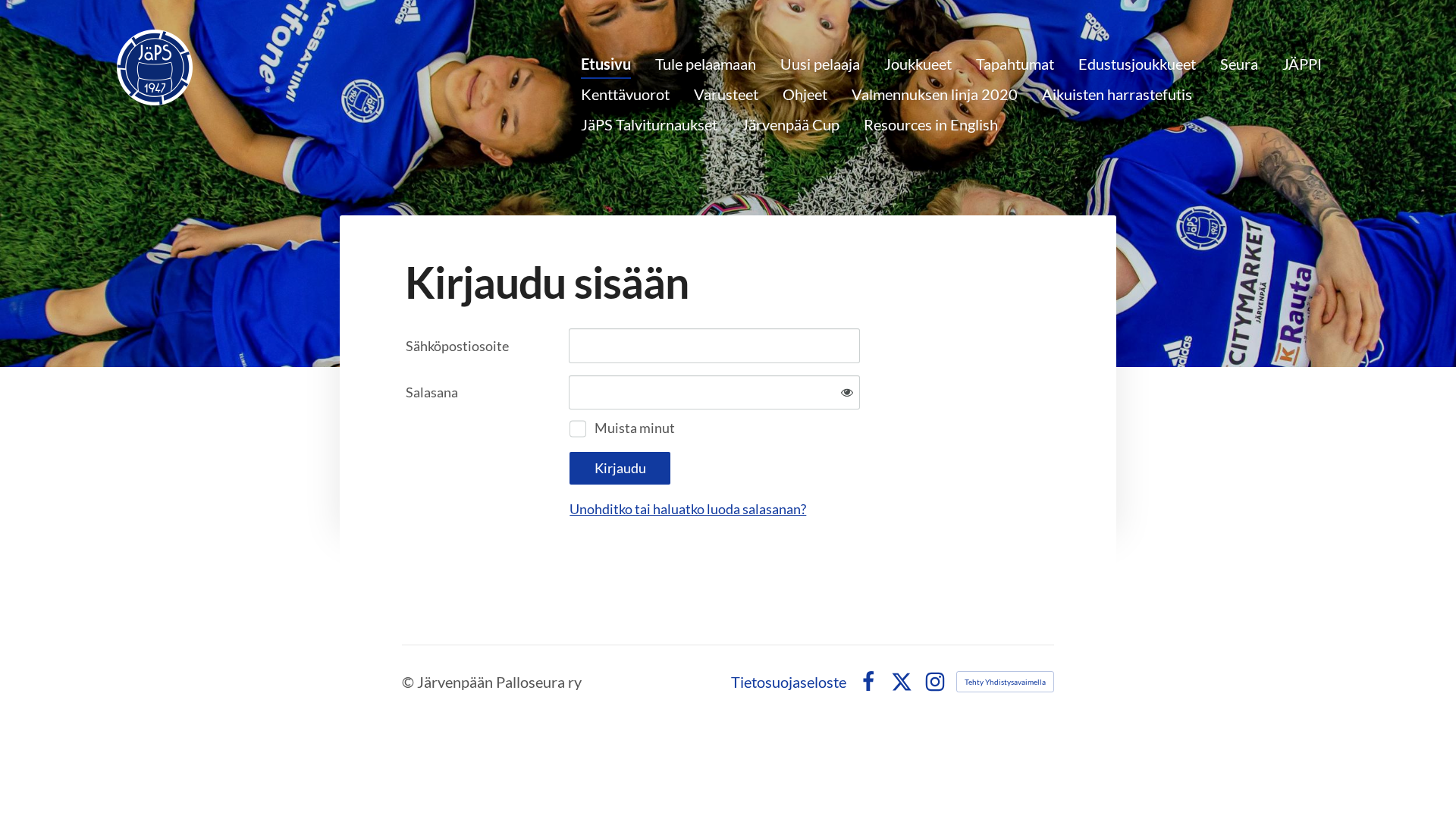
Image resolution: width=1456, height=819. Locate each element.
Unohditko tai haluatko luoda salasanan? (688, 508)
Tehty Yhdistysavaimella (1005, 681)
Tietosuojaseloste (788, 681)
